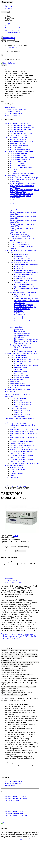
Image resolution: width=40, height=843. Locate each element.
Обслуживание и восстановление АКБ (22, 257)
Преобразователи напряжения (25, 280)
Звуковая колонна (16, 131)
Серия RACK (19, 313)
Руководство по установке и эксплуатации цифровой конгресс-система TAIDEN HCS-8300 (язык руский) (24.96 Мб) (19, 636)
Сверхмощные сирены (18, 242)
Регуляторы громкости (18, 398)
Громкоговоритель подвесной (21, 133)
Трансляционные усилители (16, 137)
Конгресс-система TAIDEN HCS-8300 (24, 429)
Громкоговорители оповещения (17, 796)
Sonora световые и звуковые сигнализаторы (20, 197)
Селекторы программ (18, 408)
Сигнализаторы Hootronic (19, 244)
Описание (9, 578)
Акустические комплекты (19, 355)
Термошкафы (19, 317)
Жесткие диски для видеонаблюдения (19, 418)
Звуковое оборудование (14, 813)
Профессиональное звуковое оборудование (21, 353)
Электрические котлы (22, 343)
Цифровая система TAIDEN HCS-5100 (24, 463)
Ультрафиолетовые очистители (26, 339)
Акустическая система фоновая (26, 365)
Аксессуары (18, 400)
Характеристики (11, 580)
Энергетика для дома (18, 345)
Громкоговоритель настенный (21, 125)
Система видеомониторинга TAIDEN (24, 445)
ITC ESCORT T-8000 (18, 155)
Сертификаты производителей (12, 642)
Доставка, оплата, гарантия (15, 30)
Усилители (14, 387)
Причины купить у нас (14, 582)
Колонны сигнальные (18, 232)
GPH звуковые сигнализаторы (21, 194)
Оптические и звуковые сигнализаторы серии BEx (20, 235)
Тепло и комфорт (16, 327)
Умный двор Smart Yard (23, 321)
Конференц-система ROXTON (21, 431)
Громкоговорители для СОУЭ (16, 123)
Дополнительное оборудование (22, 174)
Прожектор (14, 471)
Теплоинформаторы (21, 335)
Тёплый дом (19, 337)
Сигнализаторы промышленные (17, 176)
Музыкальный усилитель (19, 145)
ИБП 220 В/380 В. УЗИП (19, 262)
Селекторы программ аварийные (22, 411)
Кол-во (8, 551)
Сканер (12, 475)
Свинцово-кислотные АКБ (24, 260)
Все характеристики (8, 566)
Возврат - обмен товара (14, 113)
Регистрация (10, 6)
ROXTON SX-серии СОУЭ (20, 165)
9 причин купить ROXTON (15, 115)
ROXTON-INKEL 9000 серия (21, 167)
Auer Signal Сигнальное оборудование (24, 190)
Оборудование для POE (23, 278)
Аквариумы (18, 329)
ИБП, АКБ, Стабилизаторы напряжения (20, 250)
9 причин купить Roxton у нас (16, 28)
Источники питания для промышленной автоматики (25, 286)
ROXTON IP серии (17, 163)
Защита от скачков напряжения (26, 264)
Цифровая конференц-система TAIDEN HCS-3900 (21, 456)
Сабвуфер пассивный (22, 377)
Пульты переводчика (18, 443)
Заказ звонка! (17, 46)
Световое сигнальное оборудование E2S (16, 839)
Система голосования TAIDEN (21, 447)
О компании (10, 107)
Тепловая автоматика (22, 333)
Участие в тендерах (12, 32)
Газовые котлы (19, 331)
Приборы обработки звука (20, 385)
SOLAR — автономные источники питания (23, 348)
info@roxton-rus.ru (12, 24)
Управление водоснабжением (25, 341)
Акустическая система (18, 135)
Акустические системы (18, 357)
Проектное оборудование (23, 270)
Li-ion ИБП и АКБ (21, 254)
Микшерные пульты (17, 383)
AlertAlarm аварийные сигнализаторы (24, 178)
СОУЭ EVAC (15, 172)
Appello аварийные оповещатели (22, 184)
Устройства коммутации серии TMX (23, 449)
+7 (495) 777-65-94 (8, 40)
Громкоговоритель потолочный (22, 127)
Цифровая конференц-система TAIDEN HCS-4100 (21, 460)
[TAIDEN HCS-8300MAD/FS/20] (22, 532)
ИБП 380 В (18, 268)
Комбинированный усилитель (21, 141)
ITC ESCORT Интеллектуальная (22, 157)
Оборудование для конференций (17, 423)
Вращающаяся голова (18, 467)
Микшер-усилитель (17, 143)
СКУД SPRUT (19, 315)
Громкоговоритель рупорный (21, 129)
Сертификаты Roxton (13, 783)
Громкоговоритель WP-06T (15, 811)
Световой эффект (16, 473)
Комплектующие (16, 379)
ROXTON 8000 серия (18, 161)
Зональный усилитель (18, 139)
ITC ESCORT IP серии (18, 153)
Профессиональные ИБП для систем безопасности (25, 308)
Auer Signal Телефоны (18, 192)
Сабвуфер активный (22, 375)
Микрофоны (14, 381)
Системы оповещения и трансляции (19, 151)
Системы (13, 169)
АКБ (11, 252)
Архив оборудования (13, 477)
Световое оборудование (14, 465)
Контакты (9, 26)
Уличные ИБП (19, 319)
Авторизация (10, 8)
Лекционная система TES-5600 (21, 441)
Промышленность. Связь (19, 282)
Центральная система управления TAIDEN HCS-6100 (22, 452)
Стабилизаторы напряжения (20, 325)
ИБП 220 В (18, 266)
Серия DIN (18, 311)
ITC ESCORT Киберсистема (20, 159)
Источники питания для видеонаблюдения (23, 275)
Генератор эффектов (17, 469)
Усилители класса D (17, 147)
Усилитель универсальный (20, 149)
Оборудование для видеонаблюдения (24, 272)
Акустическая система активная (26, 359)
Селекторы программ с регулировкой (23, 415)
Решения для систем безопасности (23, 293)
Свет (11, 323)
